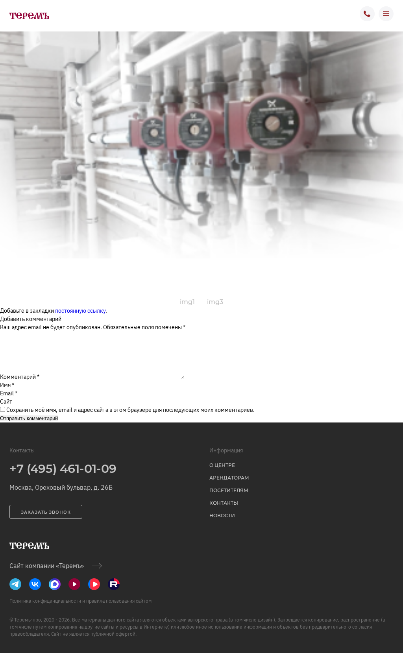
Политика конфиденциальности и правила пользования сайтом (80, 601)
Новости (222, 515)
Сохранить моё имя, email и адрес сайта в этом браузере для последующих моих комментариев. (130, 409)
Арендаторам (229, 478)
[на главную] (29, 15)
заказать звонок (46, 512)
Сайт (6, 401)
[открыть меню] (386, 13)
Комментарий (19, 376)
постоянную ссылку (80, 310)
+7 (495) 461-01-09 (62, 468)
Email (8, 393)
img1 (187, 302)
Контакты (223, 503)
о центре (222, 465)
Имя (7, 385)
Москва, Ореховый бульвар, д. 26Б (61, 487)
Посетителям (228, 490)
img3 (215, 302)
